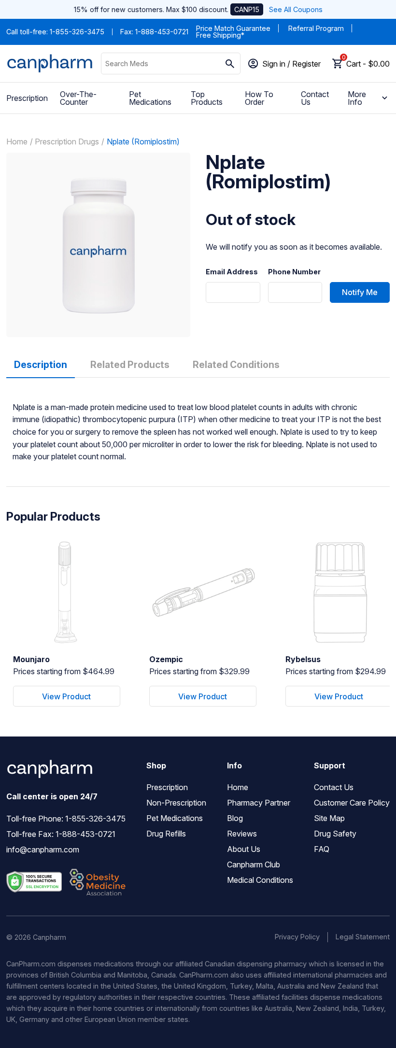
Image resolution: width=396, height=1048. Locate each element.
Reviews (242, 833)
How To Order (259, 98)
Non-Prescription (176, 802)
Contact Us (315, 98)
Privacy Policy (297, 937)
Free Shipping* (220, 35)
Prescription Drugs (67, 141)
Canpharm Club (253, 864)
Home (17, 141)
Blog (235, 818)
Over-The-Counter (78, 98)
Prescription (27, 98)
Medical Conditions (260, 880)
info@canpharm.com (42, 849)
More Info (357, 98)
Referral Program (316, 28)
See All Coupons (296, 9)
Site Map (329, 818)
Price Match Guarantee (233, 28)
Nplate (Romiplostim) (143, 141)
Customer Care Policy (352, 802)
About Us (243, 849)
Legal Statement (363, 937)
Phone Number (294, 272)
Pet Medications (150, 98)
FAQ (321, 849)
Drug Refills (166, 833)
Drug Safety (335, 833)
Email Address (232, 272)
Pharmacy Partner (258, 802)
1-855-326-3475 (77, 32)
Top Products (207, 98)
